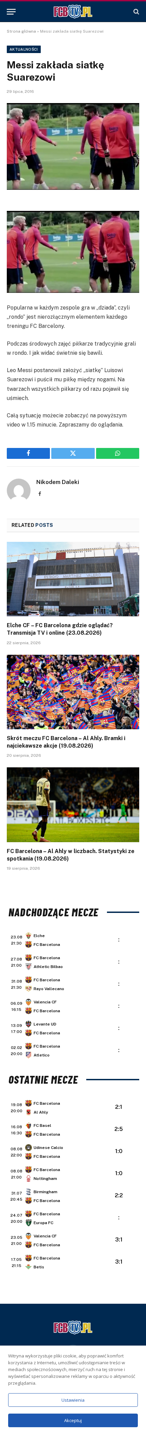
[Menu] (11, 11)
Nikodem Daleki (57, 482)
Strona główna (21, 31)
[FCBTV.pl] (73, 11)
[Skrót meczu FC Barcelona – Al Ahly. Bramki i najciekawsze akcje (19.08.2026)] (73, 692)
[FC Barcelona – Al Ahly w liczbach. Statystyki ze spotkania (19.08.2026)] (73, 804)
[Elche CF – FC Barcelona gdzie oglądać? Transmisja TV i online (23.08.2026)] (73, 579)
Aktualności (24, 49)
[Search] (135, 11)
